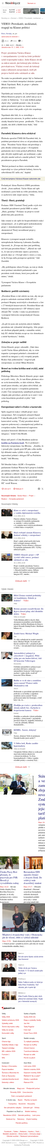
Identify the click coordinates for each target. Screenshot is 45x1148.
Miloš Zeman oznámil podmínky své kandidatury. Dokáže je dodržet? (27, 598)
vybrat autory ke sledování (9, 37)
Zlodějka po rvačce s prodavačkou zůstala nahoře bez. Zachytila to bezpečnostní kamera (28, 708)
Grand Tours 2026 (30, 1033)
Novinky (9, 33)
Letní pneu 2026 (30, 1066)
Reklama (23, 1131)
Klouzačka (31, 1104)
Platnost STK (28, 1082)
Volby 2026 (6, 1017)
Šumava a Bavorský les (10, 1073)
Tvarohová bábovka (31, 1051)
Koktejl (16, 713)
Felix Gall (27, 1030)
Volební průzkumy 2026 (10, 1020)
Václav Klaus (22, 496)
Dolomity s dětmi (8, 1082)
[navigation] (3, 3)
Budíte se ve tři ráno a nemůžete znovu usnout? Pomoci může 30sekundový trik (27, 683)
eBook (6, 41)
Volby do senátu (8, 1030)
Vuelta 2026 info (30, 1017)
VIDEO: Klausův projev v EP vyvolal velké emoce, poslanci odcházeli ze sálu (26, 557)
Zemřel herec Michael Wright (26, 633)
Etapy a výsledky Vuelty (32, 1020)
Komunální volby (8, 1033)
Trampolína (12, 1104)
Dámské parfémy (24, 1115)
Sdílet (15, 41)
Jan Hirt (26, 1023)
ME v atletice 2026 (8, 1051)
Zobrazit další (21, 581)
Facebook (7, 1131)
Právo (3, 33)
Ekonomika (17, 664)
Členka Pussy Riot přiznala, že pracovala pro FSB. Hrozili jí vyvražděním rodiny (9, 877)
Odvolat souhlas (12, 1136)
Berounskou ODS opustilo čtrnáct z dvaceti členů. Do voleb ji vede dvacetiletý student (33, 877)
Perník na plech (29, 1058)
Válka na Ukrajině (19, 617)
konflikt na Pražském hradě (12, 442)
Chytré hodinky (31, 1119)
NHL (3, 1058)
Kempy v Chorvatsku (9, 1066)
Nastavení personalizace (29, 1136)
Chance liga (6, 1041)
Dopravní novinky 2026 (32, 1073)
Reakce (4, 499)
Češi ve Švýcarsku (8, 1076)
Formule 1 (5, 1054)
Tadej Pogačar (29, 1027)
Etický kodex (23, 1134)
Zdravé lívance (29, 1048)
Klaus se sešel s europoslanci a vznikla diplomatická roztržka (27, 511)
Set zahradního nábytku (12, 1107)
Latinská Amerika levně (10, 1079)
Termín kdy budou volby (10, 1027)
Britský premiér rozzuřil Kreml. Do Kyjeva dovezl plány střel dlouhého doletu (29, 611)
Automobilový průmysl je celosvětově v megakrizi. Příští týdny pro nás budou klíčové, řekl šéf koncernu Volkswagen (28, 657)
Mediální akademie (10, 1134)
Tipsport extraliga (8, 1048)
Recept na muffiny (30, 1045)
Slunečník (22, 1104)
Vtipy (15, 603)
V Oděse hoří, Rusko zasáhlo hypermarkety (26, 744)
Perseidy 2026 (15, 1092)
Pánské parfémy (22, 1123)
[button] (6, 512)
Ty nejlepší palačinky (31, 1041)
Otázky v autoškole (31, 1079)
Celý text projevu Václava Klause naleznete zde (20, 179)
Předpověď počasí (33, 1088)
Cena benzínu (28, 1092)
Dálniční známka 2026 (32, 1069)
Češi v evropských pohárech (21, 1096)
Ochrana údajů (35, 1134)
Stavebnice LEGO (9, 1115)
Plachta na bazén (30, 1100)
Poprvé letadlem (8, 1069)
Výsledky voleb (7, 1023)
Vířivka (36, 1107)
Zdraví (16, 688)
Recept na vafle (29, 1054)
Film (15, 636)
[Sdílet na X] (42, 489)
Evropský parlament (16, 499)
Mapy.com (21, 1088)
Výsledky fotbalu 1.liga (10, 1045)
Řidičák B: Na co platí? (32, 1076)
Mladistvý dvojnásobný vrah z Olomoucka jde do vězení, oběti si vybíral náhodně (22, 936)
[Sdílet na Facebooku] (39, 489)
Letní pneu (36, 1115)
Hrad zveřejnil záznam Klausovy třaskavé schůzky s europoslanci (27, 533)
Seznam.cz (31, 3)
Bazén (20, 1100)
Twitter (15, 1131)
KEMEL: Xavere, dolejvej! (25, 729)
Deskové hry (10, 1119)
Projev (31, 496)
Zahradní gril (28, 1107)
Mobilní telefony (31, 1111)
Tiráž (37, 1131)
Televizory (20, 1119)
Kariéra (31, 1131)
